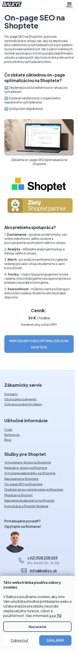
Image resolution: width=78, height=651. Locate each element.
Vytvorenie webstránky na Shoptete (29, 473)
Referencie (12, 435)
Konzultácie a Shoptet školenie (26, 506)
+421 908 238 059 (42, 557)
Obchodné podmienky (20, 399)
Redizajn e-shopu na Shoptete (25, 467)
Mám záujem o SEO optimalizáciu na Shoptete (39, 344)
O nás (8, 429)
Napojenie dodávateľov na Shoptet (29, 500)
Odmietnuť (19, 640)
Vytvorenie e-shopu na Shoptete (27, 462)
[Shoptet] (38, 184)
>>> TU (55, 615)
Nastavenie (37, 627)
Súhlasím (55, 640)
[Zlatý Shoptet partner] (40, 205)
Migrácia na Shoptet (18, 495)
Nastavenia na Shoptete (21, 478)
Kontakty (11, 394)
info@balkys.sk (43, 570)
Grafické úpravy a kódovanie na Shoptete (33, 489)
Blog (7, 440)
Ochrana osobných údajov (23, 404)
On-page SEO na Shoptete (23, 484)
